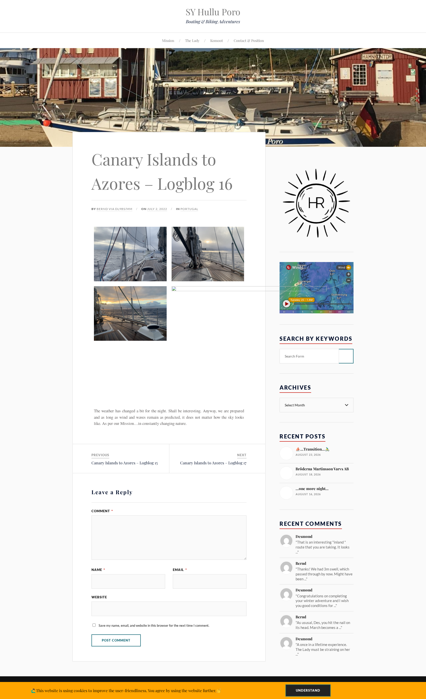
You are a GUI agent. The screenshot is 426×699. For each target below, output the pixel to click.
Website (99, 597)
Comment (102, 511)
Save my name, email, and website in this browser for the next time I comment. (154, 625)
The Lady (192, 40)
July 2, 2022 (157, 209)
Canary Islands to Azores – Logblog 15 (124, 462)
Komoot (216, 40)
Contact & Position (249, 40)
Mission (168, 40)
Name (98, 570)
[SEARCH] (346, 356)
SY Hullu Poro (213, 12)
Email (180, 570)
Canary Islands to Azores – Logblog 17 (213, 462)
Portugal (189, 209)
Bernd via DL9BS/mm (114, 209)
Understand (308, 690)
